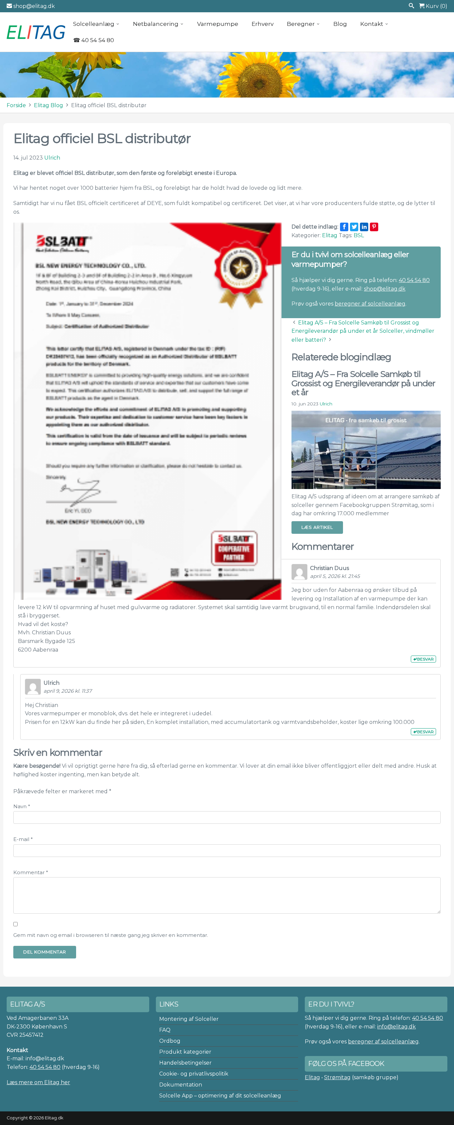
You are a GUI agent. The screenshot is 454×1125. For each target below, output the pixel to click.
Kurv (435, 6)
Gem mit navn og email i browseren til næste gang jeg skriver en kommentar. (110, 935)
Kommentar (30, 872)
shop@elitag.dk (33, 6)
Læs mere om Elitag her (38, 1082)
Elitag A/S (36, 32)
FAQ (164, 1030)
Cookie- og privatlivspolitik (193, 1074)
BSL (359, 235)
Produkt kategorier (185, 1052)
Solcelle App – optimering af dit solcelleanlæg (220, 1095)
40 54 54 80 (414, 280)
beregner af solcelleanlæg (370, 304)
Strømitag (337, 1077)
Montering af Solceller (189, 1019)
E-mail (23, 839)
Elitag (329, 235)
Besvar (425, 659)
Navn (21, 806)
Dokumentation (180, 1085)
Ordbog (169, 1041)
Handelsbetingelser (185, 1063)
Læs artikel (317, 527)
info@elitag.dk (396, 1026)
